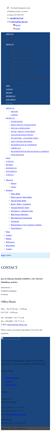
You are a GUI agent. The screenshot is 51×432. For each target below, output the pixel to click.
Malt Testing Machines (21, 68)
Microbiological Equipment (23, 72)
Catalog (9, 89)
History (14, 37)
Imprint (9, 381)
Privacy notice (11, 385)
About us (9, 34)
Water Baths (16, 48)
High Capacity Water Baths (22, 51)
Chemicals (15, 75)
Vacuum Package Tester (21, 62)
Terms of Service (12, 378)
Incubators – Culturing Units (24, 65)
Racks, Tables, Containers (22, 58)
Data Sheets (11, 100)
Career (14, 41)
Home (3, 255)
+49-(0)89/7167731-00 (16, 18)
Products (10, 44)
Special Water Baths (20, 55)
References (10, 96)
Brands (9, 93)
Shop (8, 86)
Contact (9, 103)
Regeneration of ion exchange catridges (29, 79)
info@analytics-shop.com (19, 22)
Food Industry (17, 82)
